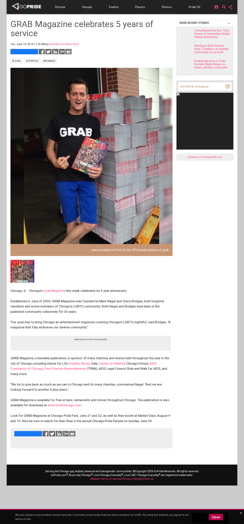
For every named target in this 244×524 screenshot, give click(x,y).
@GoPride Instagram (194, 86)
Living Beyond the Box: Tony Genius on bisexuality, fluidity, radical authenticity (212, 34)
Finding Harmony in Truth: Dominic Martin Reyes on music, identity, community (210, 64)
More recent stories (195, 22)
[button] (60, 7)
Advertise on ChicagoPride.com (205, 157)
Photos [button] (167, 7)
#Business (49, 60)
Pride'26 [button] (195, 7)
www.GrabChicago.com (64, 405)
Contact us (147, 478)
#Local (16, 60)
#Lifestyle (32, 60)
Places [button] (140, 7)
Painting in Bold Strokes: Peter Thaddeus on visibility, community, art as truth (211, 49)
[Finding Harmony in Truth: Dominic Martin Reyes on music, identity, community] (186, 66)
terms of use (23, 519)
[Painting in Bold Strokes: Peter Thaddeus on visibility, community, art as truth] (186, 51)
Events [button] (114, 7)
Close (216, 517)
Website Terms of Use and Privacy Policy (114, 478)
